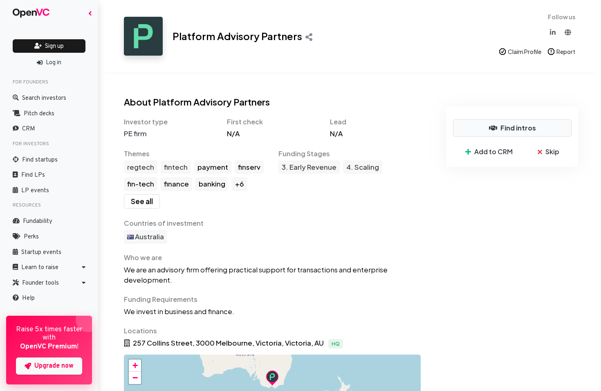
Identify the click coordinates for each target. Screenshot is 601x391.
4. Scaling (362, 166)
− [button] (135, 378)
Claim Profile (524, 51)
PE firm (135, 133)
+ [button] (135, 365)
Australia (149, 236)
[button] (49, 267)
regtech (140, 166)
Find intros (518, 128)
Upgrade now (54, 366)
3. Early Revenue (309, 166)
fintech (176, 166)
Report (565, 51)
